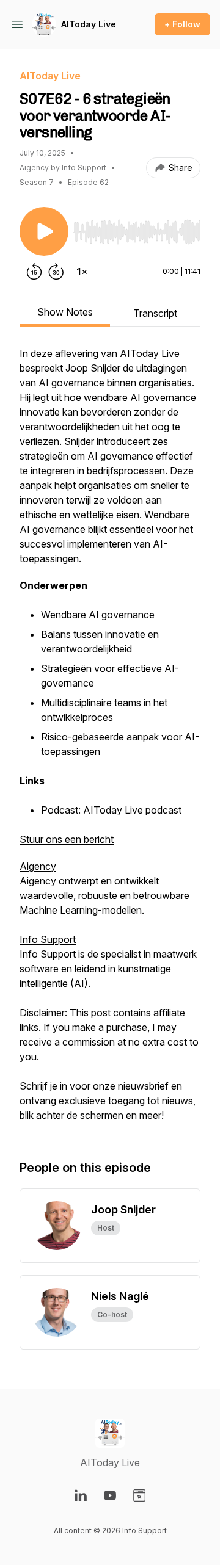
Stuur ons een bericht (67, 839)
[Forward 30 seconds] (56, 271)
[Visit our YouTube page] (110, 1495)
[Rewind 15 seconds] (34, 271)
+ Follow (182, 24)
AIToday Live (88, 24)
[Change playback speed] (82, 271)
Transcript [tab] (155, 313)
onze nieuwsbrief (131, 1086)
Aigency (38, 866)
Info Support (48, 939)
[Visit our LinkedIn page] (81, 1495)
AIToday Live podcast (132, 810)
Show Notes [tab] (65, 312)
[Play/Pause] (44, 231)
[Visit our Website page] (139, 1495)
